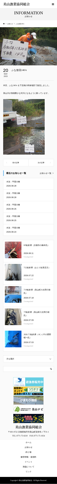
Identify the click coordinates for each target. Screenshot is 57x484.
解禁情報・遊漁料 (29, 457)
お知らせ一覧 (45, 173)
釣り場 (28, 452)
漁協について (28, 467)
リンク (28, 472)
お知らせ (28, 447)
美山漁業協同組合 (16, 4)
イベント (28, 462)
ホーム (28, 442)
